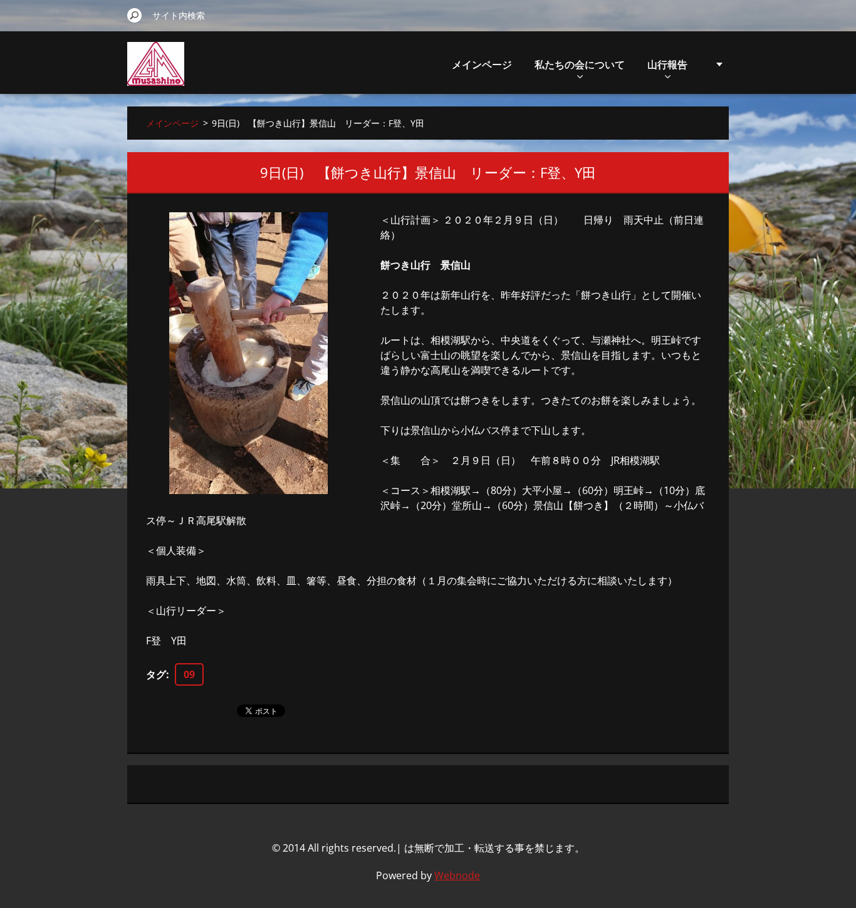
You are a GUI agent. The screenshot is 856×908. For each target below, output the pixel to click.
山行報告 (667, 64)
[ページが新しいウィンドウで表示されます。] (248, 353)
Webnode (457, 875)
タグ (156, 674)
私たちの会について (580, 64)
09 (189, 674)
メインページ (482, 64)
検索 (134, 15)
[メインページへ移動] (155, 71)
